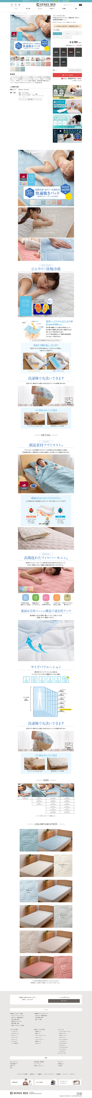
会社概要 (64, 9)
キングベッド (14, 1039)
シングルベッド (14, 1031)
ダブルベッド (14, 1035)
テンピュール (62, 1037)
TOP (11, 13)
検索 (80, 4)
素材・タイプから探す (39, 1029)
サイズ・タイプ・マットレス (17, 1015)
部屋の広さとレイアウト (16, 1021)
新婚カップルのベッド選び (17, 1013)
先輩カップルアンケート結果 (17, 1025)
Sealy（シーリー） (63, 1035)
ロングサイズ (14, 1041)
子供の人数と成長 (15, 1019)
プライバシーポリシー (49, 1074)
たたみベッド (38, 1043)
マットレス (40, 9)
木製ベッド (37, 1033)
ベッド (16, 9)
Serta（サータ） (62, 1033)
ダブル (77, 33)
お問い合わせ (64, 1000)
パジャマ (61, 1061)
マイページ (65, 1074)
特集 (76, 9)
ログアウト (72, 1074)
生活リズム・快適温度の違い (17, 1017)
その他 (60, 1065)
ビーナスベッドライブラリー (64, 1082)
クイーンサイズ (62, 1049)
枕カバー (13, 1065)
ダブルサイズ (62, 1045)
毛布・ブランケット (39, 1065)
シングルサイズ (62, 1041)
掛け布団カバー (14, 1063)
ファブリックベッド (39, 1039)
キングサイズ (62, 1051)
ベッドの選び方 (14, 1043)
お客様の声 (15, 1082)
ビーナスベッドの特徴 (22, 1074)
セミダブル (67, 33)
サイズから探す (14, 1029)
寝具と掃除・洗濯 (15, 1023)
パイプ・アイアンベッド (40, 1035)
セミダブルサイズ (63, 1043)
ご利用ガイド (52, 9)
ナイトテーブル (62, 1053)
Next (47, 35)
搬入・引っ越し (38, 1019)
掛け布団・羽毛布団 (39, 1061)
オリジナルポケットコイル (65, 1031)
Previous (13, 35)
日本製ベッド (38, 1031)
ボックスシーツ (14, 1061)
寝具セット (61, 1063)
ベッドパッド (19, 13)
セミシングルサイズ (63, 1039)
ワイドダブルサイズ (63, 1047)
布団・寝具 (28, 9)
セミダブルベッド (15, 1033)
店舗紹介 (40, 1074)
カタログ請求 (39, 1082)
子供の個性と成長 (39, 1017)
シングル (25, 13)
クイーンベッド (14, 1037)
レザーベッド (38, 1037)
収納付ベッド (38, 1041)
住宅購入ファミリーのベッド (41, 1013)
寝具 (14, 13)
